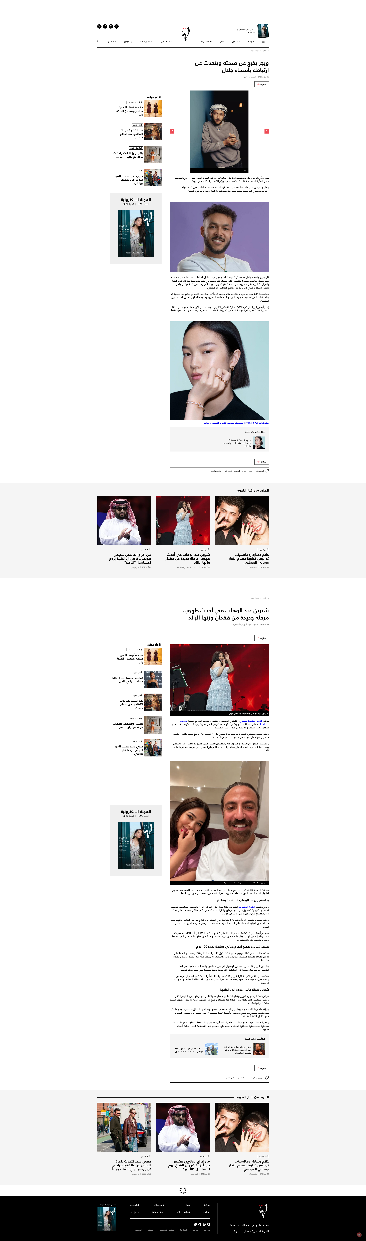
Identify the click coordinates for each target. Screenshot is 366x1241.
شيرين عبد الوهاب (256, 1077)
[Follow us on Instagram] (111, 26)
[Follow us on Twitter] (99, 26)
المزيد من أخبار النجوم (253, 490)
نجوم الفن (228, 471)
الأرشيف (138, 1229)
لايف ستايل (166, 41)
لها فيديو (128, 41)
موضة (251, 41)
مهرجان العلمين (240, 471)
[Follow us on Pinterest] (117, 26)
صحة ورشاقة (146, 41)
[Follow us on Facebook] (199, 1224)
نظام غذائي (230, 1077)
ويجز (250, 471)
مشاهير (236, 41)
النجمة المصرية (247, 907)
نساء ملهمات (205, 41)
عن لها (195, 1229)
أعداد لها (207, 1229)
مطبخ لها (112, 41)
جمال (222, 41)
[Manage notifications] (359, 1234)
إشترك (150, 1229)
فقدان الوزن (242, 1077)
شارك (263, 84)
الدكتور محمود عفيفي (251, 721)
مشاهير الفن (216, 471)
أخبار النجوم (255, 50)
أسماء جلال (259, 471)
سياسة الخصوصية (167, 1229)
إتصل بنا (183, 1229)
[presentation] (266, 131)
